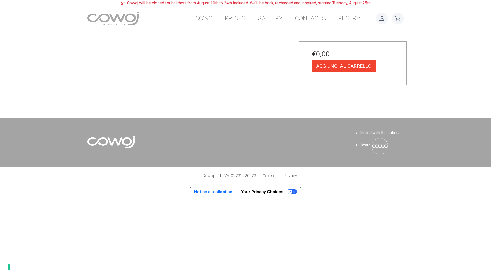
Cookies (270, 175)
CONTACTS (310, 18)
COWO (204, 18)
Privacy (290, 175)
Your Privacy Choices (262, 191)
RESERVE (351, 18)
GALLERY (270, 18)
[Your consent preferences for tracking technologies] (9, 267)
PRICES (235, 18)
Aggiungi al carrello (343, 66)
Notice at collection (213, 191)
